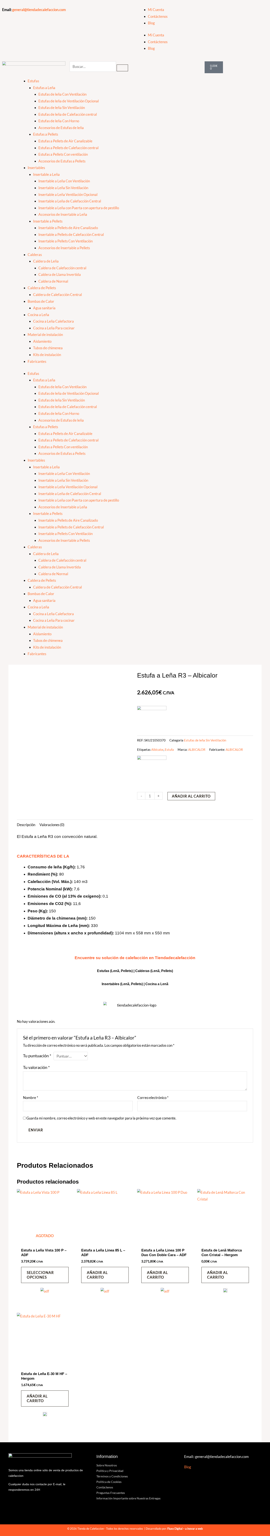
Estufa (169, 749)
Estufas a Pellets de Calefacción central (68, 148)
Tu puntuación (37, 1055)
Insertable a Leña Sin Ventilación (63, 188)
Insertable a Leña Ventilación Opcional (67, 194)
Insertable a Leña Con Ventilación (64, 181)
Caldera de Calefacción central (62, 268)
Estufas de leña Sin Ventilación (61, 107)
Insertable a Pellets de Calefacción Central (71, 234)
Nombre (30, 1097)
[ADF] (44, 1293)
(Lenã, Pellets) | (132, 984)
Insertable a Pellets (47, 221)
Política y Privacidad (109, 1471)
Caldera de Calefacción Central (57, 294)
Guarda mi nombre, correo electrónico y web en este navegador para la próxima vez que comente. (101, 1118)
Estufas (33, 81)
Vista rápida (44, 1241)
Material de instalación (45, 334)
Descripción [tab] (26, 824)
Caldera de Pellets (42, 288)
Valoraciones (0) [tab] (51, 824)
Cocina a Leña (38, 314)
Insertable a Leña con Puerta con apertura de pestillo (78, 208)
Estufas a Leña (44, 87)
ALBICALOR (196, 749)
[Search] (122, 68)
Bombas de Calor (41, 301)
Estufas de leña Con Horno (58, 121)
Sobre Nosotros (106, 1465)
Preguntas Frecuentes (110, 1493)
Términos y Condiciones (112, 1476)
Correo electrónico (153, 1097)
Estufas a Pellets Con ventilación (63, 154)
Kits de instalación (47, 354)
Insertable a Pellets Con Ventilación (65, 241)
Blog (151, 23)
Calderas (35, 254)
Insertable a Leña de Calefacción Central (69, 201)
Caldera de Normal (53, 281)
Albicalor (157, 749)
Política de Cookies (109, 1482)
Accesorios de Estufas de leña (61, 127)
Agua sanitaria (44, 308)
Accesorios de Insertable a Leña (62, 214)
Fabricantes (37, 361)
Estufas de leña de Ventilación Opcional (68, 101)
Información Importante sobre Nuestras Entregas (128, 1498)
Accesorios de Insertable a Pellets (64, 248)
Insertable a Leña (46, 174)
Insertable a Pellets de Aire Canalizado (68, 228)
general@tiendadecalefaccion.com (39, 9)
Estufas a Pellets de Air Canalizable (65, 141)
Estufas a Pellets (45, 134)
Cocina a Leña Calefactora (53, 321)
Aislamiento (42, 341)
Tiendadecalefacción (175, 958)
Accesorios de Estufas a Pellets (61, 161)
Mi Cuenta (156, 9)
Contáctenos (157, 16)
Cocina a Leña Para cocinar (54, 328)
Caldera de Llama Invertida (59, 274)
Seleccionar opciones (40, 1274)
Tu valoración (36, 1067)
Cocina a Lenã (156, 984)
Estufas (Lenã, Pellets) (115, 971)
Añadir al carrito (191, 796)
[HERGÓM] (225, 1291)
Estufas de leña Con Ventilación (62, 94)
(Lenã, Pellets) (161, 971)
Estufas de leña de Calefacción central (67, 114)
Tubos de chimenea (48, 348)
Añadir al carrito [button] (97, 1274)
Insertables (36, 167)
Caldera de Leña (46, 261)
